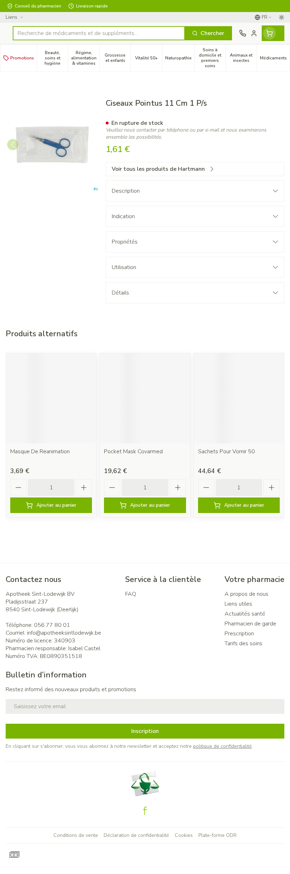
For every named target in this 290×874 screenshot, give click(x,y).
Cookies (184, 835)
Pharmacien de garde (250, 624)
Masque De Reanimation (40, 451)
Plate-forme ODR (217, 835)
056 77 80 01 (52, 625)
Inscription (145, 731)
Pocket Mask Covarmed (133, 451)
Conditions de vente (75, 835)
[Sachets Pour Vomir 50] (239, 398)
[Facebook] (145, 810)
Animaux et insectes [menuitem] (243, 57)
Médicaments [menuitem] (275, 59)
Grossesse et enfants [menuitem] (117, 57)
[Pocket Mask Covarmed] (145, 398)
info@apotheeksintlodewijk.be (64, 633)
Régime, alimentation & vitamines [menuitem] (85, 58)
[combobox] (99, 33)
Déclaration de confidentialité (136, 835)
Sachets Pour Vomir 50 (226, 451)
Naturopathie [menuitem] (180, 59)
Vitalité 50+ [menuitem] (148, 59)
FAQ (130, 594)
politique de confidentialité (222, 746)
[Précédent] (12, 144)
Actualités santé (245, 614)
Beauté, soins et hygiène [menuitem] (56, 58)
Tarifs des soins (243, 643)
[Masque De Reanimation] (51, 398)
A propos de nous (246, 594)
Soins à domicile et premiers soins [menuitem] (212, 58)
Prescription (239, 633)
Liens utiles (238, 604)
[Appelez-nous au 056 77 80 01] (242, 33)
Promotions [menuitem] (22, 58)
